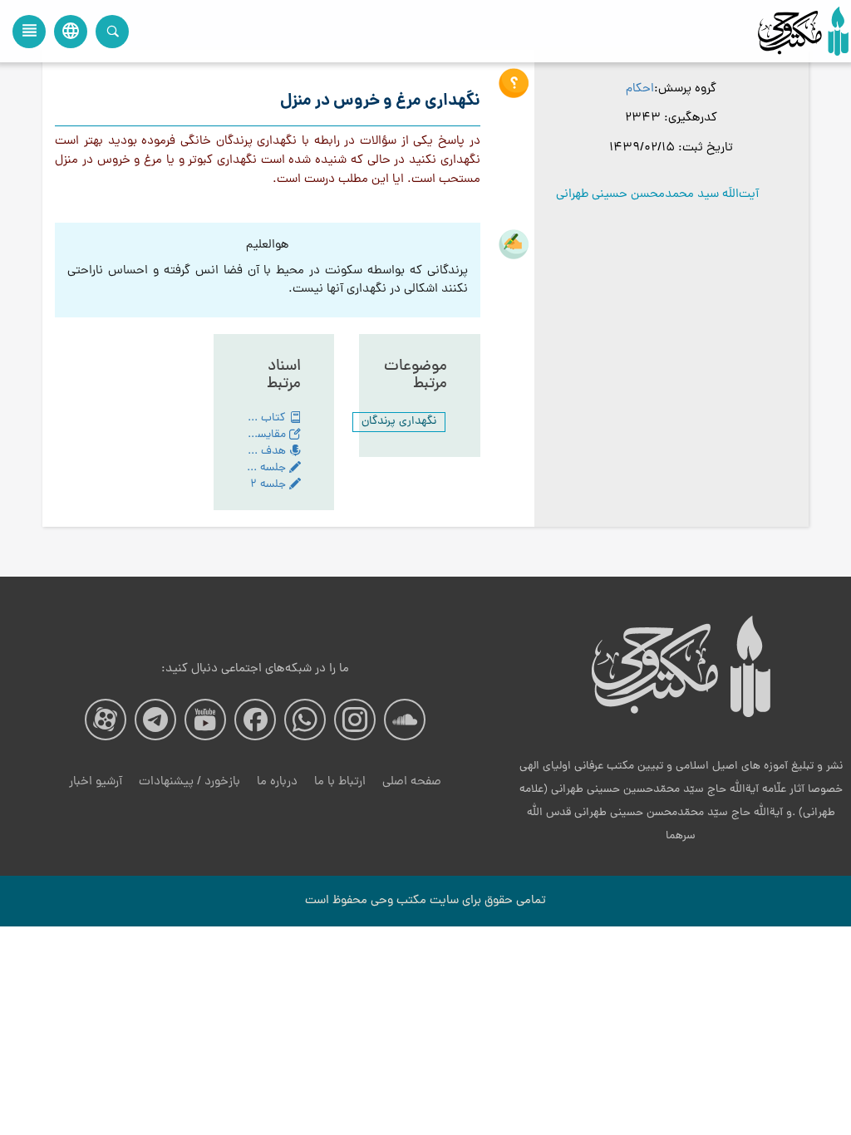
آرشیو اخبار (95, 782)
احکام (640, 89)
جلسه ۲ (269, 485)
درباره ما (277, 782)
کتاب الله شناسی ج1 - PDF (268, 418)
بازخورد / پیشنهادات (189, 782)
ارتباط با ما (340, 782)
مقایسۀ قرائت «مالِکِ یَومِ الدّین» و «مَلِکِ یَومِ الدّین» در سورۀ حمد (268, 435)
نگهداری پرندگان (399, 421)
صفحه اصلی (411, 782)
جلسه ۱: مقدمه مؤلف (268, 468)
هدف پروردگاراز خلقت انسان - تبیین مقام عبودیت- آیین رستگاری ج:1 (268, 452)
